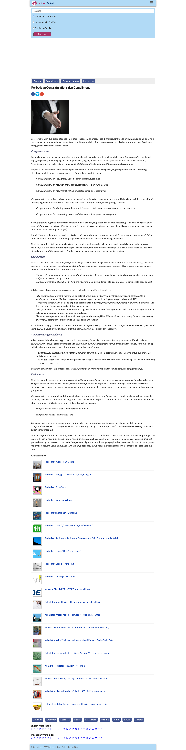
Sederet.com (38, 747)
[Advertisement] (93, 56)
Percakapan (91, 719)
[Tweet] (37, 95)
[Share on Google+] (42, 95)
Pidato (77, 719)
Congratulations (71, 81)
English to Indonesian (45, 16)
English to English (43, 28)
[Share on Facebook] (33, 95)
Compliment (52, 81)
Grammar (51, 719)
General (37, 81)
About (51, 747)
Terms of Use (73, 747)
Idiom (116, 719)
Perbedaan (88, 81)
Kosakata (65, 719)
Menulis (105, 719)
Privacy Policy (61, 747)
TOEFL (127, 719)
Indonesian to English (45, 22)
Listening (37, 719)
